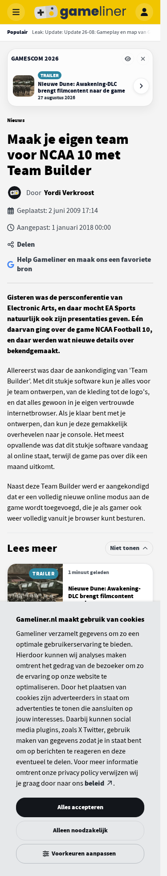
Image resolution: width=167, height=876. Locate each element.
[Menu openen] (16, 12)
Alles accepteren (80, 807)
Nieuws (15, 120)
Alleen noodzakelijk (80, 830)
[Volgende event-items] (141, 86)
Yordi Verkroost (69, 193)
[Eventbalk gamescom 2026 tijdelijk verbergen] (128, 59)
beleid (94, 783)
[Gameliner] (80, 12)
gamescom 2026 (35, 58)
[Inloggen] (144, 12)
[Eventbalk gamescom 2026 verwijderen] (143, 59)
